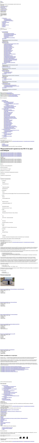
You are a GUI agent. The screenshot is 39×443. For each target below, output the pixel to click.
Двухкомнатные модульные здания (10, 57)
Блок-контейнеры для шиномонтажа (10, 34)
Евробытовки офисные (10, 105)
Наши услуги (4, 18)
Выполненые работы (5, 22)
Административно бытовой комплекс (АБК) (11, 43)
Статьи (1, 424)
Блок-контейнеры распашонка (9, 33)
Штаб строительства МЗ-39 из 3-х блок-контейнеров (8, 314)
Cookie (3, 429)
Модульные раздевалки (8, 51)
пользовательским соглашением (29, 141)
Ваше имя (2, 240)
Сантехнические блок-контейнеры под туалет (11, 130)
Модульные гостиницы (8, 109)
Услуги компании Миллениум (5, 422)
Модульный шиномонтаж (8, 55)
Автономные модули (7, 131)
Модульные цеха (7, 54)
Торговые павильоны (7, 134)
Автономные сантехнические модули (10, 85)
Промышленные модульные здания (10, 56)
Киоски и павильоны (5, 70)
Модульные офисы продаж (8, 50)
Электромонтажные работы (8, 20)
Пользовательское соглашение (7, 428)
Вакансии (3, 25)
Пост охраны (4, 77)
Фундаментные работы (8, 19)
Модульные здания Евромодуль (9, 58)
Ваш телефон (2, 140)
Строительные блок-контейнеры (9, 37)
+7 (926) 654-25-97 (3, 10)
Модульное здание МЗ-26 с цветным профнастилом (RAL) (9, 324)
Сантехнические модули (6, 83)
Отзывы (1, 421)
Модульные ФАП (7, 115)
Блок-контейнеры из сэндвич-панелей (12, 103)
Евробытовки (6, 36)
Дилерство (4, 23)
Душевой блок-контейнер (8, 86)
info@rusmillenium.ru (3, 6)
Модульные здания (10, 93)
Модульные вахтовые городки (9, 47)
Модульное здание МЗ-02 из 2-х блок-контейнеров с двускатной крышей (12, 289)
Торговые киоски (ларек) (8, 133)
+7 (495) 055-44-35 (3, 8)
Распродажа (4, 100)
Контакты (3, 26)
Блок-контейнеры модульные (9, 387)
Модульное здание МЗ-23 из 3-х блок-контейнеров (8, 302)
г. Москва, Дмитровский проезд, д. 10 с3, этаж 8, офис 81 (9, 409)
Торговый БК (4, 132)
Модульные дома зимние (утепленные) (10, 59)
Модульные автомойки (8, 45)
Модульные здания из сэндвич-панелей (10, 126)
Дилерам (1, 417)
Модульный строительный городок (10, 125)
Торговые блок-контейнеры (12, 95)
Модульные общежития (8, 60)
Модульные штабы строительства (9, 62)
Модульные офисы (7, 61)
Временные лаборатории (6, 66)
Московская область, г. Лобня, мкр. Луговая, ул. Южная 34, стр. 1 (11, 411)
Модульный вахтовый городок (9, 127)
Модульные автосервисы (8, 46)
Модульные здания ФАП (8, 48)
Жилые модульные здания (8, 44)
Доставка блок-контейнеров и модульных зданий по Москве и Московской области (14, 418)
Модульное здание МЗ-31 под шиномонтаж (7, 349)
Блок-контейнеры (5, 31)
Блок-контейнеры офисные (13, 96)
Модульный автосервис (8, 122)
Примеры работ (2, 423)
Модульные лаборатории (6, 399)
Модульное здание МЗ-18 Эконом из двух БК (7, 333)
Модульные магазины (7, 49)
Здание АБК (6, 111)
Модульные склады (7, 52)
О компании (4, 21)
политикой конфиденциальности (17, 141)
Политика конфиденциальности (7, 427)
